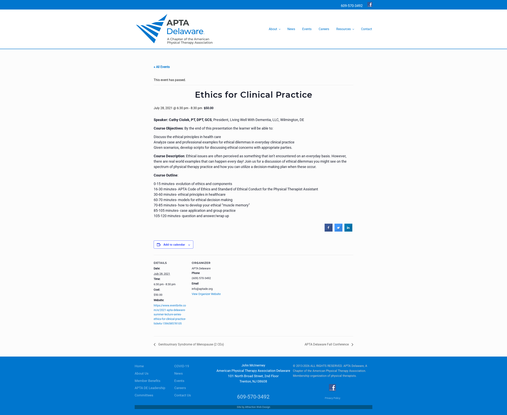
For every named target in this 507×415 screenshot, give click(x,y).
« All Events (162, 67)
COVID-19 (181, 366)
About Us (142, 373)
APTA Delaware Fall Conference (327, 344)
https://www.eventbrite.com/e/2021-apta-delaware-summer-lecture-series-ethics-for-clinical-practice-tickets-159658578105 (170, 314)
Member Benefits (147, 381)
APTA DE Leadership (150, 388)
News (178, 373)
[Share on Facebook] (329, 230)
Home (139, 366)
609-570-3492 (253, 397)
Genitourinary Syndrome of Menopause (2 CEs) (190, 344)
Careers (180, 388)
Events (179, 381)
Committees (144, 395)
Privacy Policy (332, 398)
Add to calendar (174, 244)
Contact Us (182, 395)
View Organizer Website (206, 294)
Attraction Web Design (257, 406)
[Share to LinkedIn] (348, 230)
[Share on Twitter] (338, 230)
